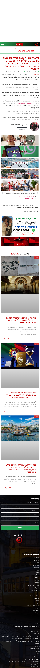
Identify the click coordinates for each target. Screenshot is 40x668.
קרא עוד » (7, 339)
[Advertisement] (20, 21)
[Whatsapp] (18, 535)
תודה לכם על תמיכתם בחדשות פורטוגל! (26, 626)
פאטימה (36, 568)
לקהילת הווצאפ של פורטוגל (26, 196)
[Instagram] (21, 535)
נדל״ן (30, 74)
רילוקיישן (20, 185)
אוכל (37, 613)
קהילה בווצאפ (19, 151)
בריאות (36, 608)
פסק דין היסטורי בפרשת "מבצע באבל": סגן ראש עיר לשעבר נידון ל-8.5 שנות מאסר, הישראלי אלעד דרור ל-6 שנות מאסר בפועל (21, 468)
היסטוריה (36, 598)
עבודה (37, 570)
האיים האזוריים (34, 649)
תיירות (36, 560)
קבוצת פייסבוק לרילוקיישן (20, 140)
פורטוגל (36, 74)
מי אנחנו (37, 629)
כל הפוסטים (22, 129)
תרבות (36, 557)
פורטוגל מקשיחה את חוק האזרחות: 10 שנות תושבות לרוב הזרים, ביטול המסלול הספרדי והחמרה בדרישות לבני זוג (21, 395)
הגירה (37, 601)
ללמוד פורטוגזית (34, 631)
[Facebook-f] (22, 44)
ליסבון (37, 580)
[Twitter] (19, 44)
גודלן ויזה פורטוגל (33, 606)
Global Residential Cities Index (25, 103)
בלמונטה (36, 611)
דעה (37, 603)
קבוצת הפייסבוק (29, 199)
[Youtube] (15, 535)
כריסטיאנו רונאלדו (33, 585)
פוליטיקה (36, 565)
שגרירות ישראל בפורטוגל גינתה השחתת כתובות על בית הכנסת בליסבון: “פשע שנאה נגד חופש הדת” (21, 320)
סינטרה (37, 646)
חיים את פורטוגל (33, 590)
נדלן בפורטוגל (35, 664)
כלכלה (37, 588)
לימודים (36, 583)
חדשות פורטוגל (35, 667)
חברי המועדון (34, 595)
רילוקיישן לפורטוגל (33, 634)
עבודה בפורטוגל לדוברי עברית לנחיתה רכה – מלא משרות (21, 636)
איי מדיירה (36, 656)
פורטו (37, 563)
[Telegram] (17, 44)
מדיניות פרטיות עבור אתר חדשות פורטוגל (26, 639)
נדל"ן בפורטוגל (20, 174)
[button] (2, 44)
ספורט (37, 573)
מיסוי (37, 578)
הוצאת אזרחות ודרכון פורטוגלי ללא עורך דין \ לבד (23, 661)
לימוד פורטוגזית (20, 162)
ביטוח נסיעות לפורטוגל (32, 659)
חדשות (36, 593)
